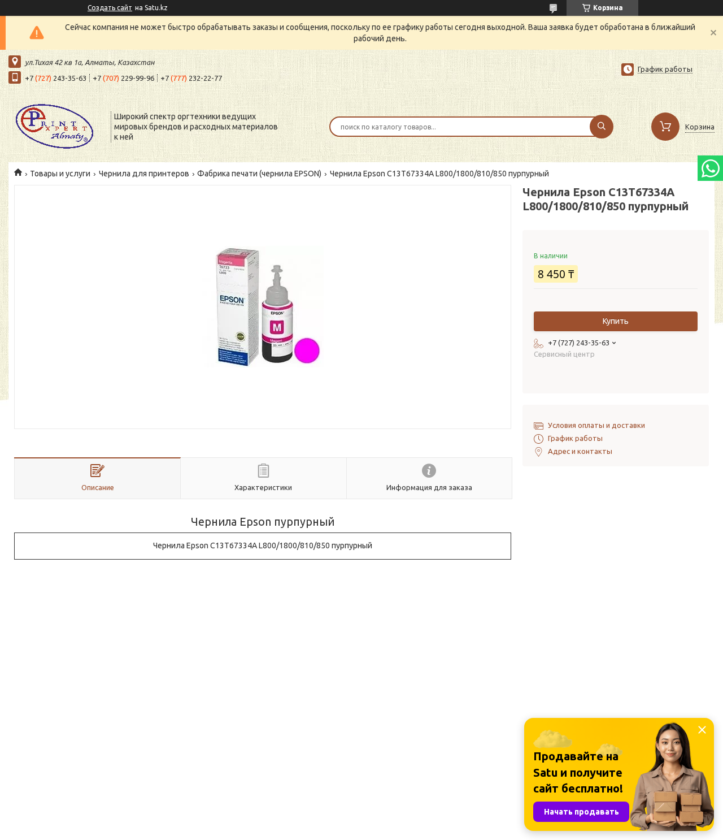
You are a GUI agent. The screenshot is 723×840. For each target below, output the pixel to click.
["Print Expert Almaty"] (54, 125)
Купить (616, 321)
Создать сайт (110, 7)
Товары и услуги (60, 173)
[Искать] (601, 126)
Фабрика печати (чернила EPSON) (259, 173)
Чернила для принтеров (144, 173)
